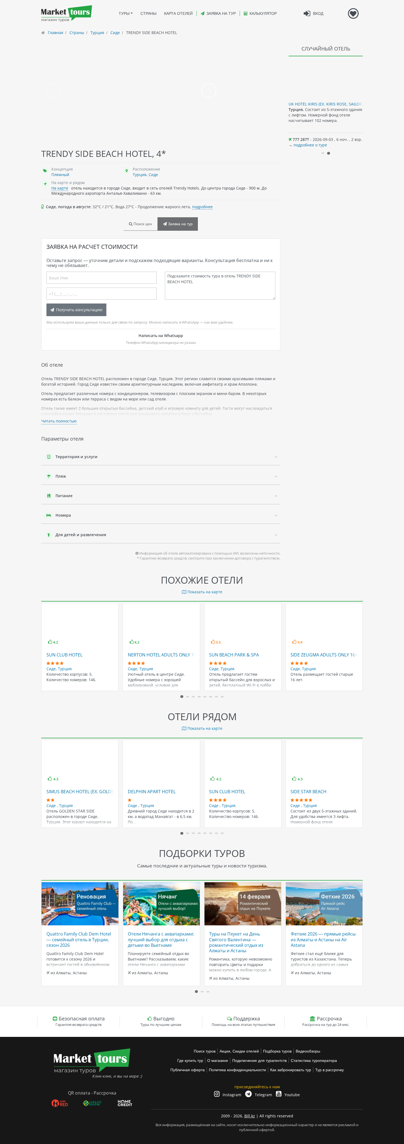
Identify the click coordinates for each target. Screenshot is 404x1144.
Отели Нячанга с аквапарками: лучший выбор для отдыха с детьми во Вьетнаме (161, 939)
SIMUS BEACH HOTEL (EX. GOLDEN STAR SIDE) (93, 792)
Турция (139, 174)
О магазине (217, 1060)
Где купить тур (190, 1060)
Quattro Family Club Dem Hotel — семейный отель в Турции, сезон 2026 (78, 939)
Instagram (231, 1094)
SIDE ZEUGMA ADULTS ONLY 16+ (324, 655)
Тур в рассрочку (329, 1070)
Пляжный (60, 174)
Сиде (153, 174)
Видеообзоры (308, 1051)
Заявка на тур (221, 13)
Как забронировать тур (290, 1070)
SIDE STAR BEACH (308, 792)
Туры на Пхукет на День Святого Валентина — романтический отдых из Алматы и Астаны (236, 942)
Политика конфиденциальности (237, 1070)
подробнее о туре (310, 144)
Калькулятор (263, 13)
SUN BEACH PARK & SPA (234, 655)
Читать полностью (59, 421)
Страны (148, 13)
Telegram (263, 1094)
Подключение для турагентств (259, 1060)
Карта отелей (178, 13)
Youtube (291, 1094)
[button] (323, 153)
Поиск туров (204, 1051)
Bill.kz (249, 1115)
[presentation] (53, 90)
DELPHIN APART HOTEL (152, 792)
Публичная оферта (187, 1070)
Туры (124, 13)
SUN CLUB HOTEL (64, 655)
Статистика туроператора (314, 1060)
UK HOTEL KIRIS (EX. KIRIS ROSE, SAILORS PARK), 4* (336, 104)
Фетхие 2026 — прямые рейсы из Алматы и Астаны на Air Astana (323, 939)
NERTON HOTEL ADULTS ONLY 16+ (163, 655)
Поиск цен (142, 224)
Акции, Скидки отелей (239, 1051)
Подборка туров (277, 1051)
